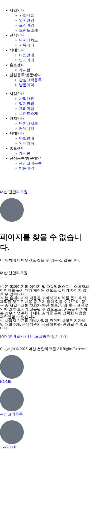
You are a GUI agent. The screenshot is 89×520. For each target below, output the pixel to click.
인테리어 (26, 60)
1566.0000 (44, 277)
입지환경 (26, 20)
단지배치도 (28, 40)
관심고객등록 (30, 80)
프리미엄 (26, 25)
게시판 (24, 70)
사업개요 (26, 15)
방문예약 (26, 85)
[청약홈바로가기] (15, 336)
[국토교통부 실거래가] (48, 336)
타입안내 (26, 55)
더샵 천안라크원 (14, 192)
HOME (5, 381)
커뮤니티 (26, 45)
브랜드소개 (28, 30)
